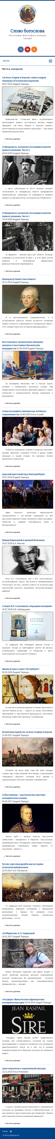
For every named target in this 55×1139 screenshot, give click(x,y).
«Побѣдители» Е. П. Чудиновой (18, 933)
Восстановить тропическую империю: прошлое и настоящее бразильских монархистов (22, 345)
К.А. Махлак (19, 543)
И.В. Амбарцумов (21, 609)
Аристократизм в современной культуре (24, 1068)
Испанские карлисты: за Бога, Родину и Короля (27, 732)
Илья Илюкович (20, 1071)
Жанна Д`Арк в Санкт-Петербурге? (20, 669)
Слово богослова (27, 30)
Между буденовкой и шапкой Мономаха (23, 540)
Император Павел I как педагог (19, 279)
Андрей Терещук (21, 84)
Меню (6, 61)
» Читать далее (12, 139)
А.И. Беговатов (20, 870)
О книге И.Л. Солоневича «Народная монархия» (27, 606)
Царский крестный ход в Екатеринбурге (23, 474)
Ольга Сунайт (37, 414)
